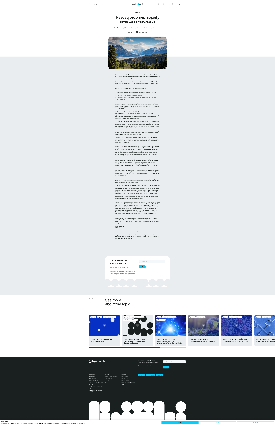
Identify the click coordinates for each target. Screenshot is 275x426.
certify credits (150, 375)
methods (132, 113)
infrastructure (168, 4)
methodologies (178, 4)
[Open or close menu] (184, 4)
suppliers (121, 108)
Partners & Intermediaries (95, 386)
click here (133, 231)
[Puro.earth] (137, 4)
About (106, 382)
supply (161, 4)
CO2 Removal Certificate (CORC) (95, 390)
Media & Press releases (111, 376)
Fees (90, 388)
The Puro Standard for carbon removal (96, 383)
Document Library (93, 380)
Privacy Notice (125, 380)
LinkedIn (123, 374)
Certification (92, 376)
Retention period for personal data (128, 383)
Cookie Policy (124, 378)
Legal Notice (124, 376)
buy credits (141, 375)
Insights (107, 374)
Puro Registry (93, 4)
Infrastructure (92, 374)
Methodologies (92, 378)
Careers (107, 380)
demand (155, 4)
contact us (159, 375)
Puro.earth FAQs (109, 378)
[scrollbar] (137, 347)
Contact (101, 4)
